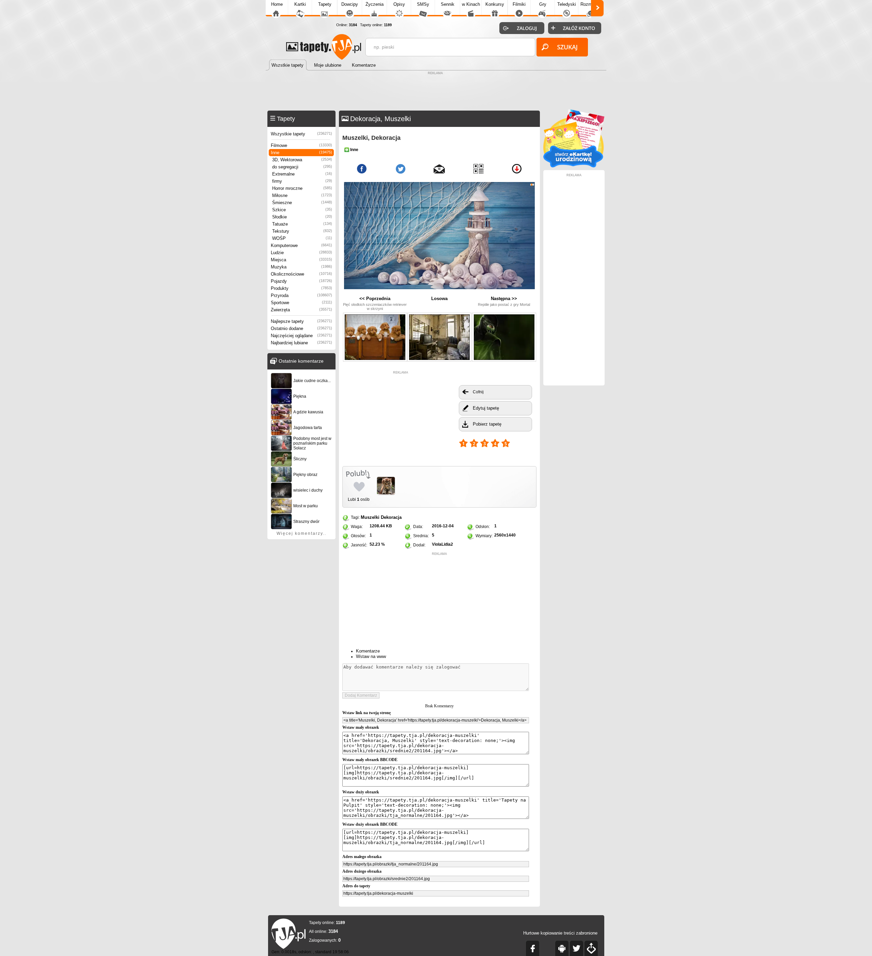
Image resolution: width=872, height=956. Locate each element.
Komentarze (368, 651)
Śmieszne (302, 202)
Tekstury (302, 231)
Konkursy (494, 4)
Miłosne (302, 195)
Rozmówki (590, 4)
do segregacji (302, 166)
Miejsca (301, 259)
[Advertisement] (436, 92)
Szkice (302, 209)
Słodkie (302, 216)
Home (277, 4)
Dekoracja (391, 517)
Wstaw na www (371, 656)
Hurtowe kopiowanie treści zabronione (560, 933)
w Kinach (471, 4)
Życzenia (374, 4)
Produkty (301, 288)
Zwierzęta (301, 309)
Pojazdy (301, 281)
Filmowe (301, 145)
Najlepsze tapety (301, 321)
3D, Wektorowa (302, 159)
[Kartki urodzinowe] (574, 165)
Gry (542, 4)
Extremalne (302, 174)
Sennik (447, 4)
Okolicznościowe (301, 274)
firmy (302, 181)
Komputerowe (301, 245)
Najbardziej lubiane (301, 342)
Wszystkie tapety (301, 133)
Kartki (300, 4)
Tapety (324, 4)
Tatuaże (302, 224)
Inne (301, 152)
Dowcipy (349, 4)
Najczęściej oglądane (301, 335)
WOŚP (302, 238)
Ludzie (301, 252)
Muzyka (301, 266)
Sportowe (301, 302)
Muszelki (370, 517)
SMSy (423, 4)
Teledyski (566, 4)
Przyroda (301, 295)
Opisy (399, 4)
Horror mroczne (302, 188)
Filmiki (519, 4)
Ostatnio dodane (301, 328)
